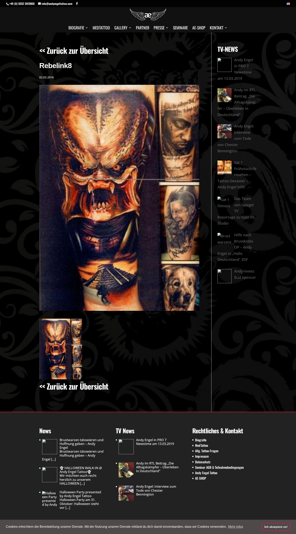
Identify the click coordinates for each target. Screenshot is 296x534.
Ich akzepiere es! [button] (276, 526)
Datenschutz (202, 461)
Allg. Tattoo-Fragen (206, 450)
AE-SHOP (198, 28)
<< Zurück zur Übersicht (73, 50)
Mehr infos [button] (235, 526)
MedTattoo (201, 445)
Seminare (180, 28)
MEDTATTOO (101, 28)
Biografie (76, 28)
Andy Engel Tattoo (206, 472)
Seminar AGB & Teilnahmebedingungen (219, 467)
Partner (142, 28)
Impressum (202, 456)
